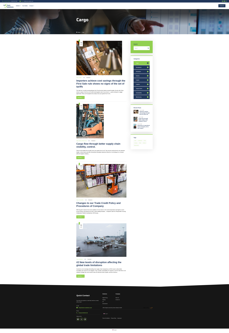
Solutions (104, 293)
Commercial (140, 140)
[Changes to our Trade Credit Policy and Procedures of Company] (101, 164)
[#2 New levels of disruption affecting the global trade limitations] (101, 224)
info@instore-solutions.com (28, 1)
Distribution (81, 259)
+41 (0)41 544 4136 (14, 1)
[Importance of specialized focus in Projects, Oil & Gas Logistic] (135, 124)
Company (118, 293)
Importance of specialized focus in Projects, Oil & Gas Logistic (143, 127)
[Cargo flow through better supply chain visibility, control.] (90, 104)
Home (79, 32)
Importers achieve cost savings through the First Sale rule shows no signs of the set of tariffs (100, 83)
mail (84, 77)
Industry (80, 140)
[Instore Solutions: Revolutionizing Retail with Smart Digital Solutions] (9, 6)
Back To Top (146, 307)
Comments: (88, 77)
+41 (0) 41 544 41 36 (83, 312)
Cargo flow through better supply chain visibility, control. (143, 120)
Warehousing (84, 140)
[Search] (148, 48)
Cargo (77, 77)
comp (145, 140)
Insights (80, 77)
